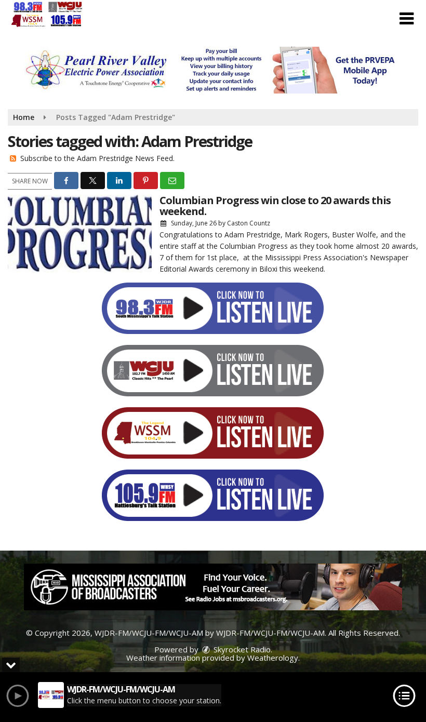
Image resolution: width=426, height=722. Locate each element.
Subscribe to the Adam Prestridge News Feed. (97, 158)
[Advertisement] (213, 70)
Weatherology (272, 657)
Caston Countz (248, 223)
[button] (406, 18)
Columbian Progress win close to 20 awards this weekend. (275, 205)
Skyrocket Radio (241, 649)
